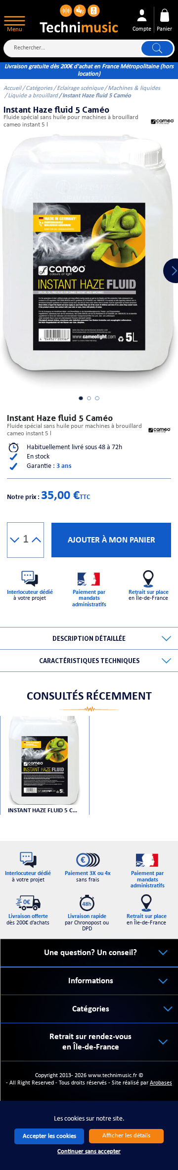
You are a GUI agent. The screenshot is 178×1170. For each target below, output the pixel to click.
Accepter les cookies (49, 1136)
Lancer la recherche (157, 48)
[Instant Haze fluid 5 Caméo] (44, 760)
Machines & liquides (134, 88)
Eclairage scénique (80, 88)
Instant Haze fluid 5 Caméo (44, 811)
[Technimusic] (79, 17)
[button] (14, 540)
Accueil (12, 88)
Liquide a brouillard (33, 96)
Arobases (161, 1083)
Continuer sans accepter (89, 1152)
